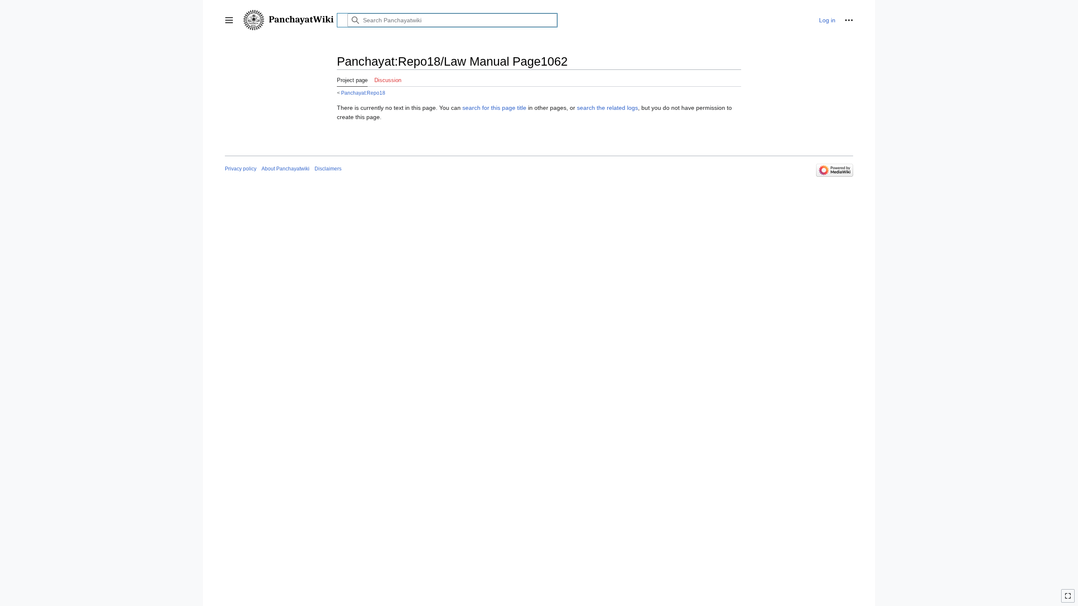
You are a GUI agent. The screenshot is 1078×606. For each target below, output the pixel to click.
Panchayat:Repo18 (363, 93)
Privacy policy (240, 169)
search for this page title (494, 107)
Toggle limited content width (1069, 599)
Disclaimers (328, 169)
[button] (229, 20)
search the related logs (607, 107)
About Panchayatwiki (285, 169)
